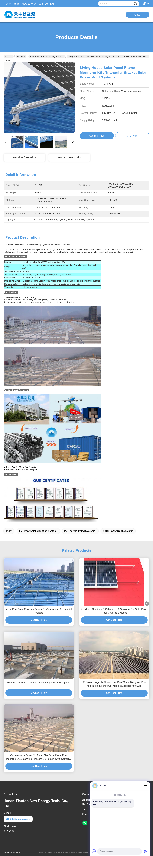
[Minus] (145, 785)
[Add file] (94, 851)
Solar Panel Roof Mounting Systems (47, 56)
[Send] (145, 851)
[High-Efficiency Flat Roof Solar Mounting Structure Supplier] (39, 655)
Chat (137, 14)
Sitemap (18, 852)
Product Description (69, 157)
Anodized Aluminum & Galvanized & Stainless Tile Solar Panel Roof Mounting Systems (114, 611)
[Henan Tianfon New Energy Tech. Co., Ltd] (20, 14)
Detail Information (24, 157)
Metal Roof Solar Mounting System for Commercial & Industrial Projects (39, 611)
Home (9, 56)
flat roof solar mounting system (37, 531)
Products (21, 56)
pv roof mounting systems (79, 531)
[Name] (135, 4)
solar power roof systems (118, 531)
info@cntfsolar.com (20, 819)
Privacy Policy (9, 852)
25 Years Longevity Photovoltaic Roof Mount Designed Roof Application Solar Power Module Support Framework (114, 684)
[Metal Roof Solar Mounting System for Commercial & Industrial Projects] (39, 582)
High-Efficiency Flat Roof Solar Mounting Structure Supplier (38, 682)
